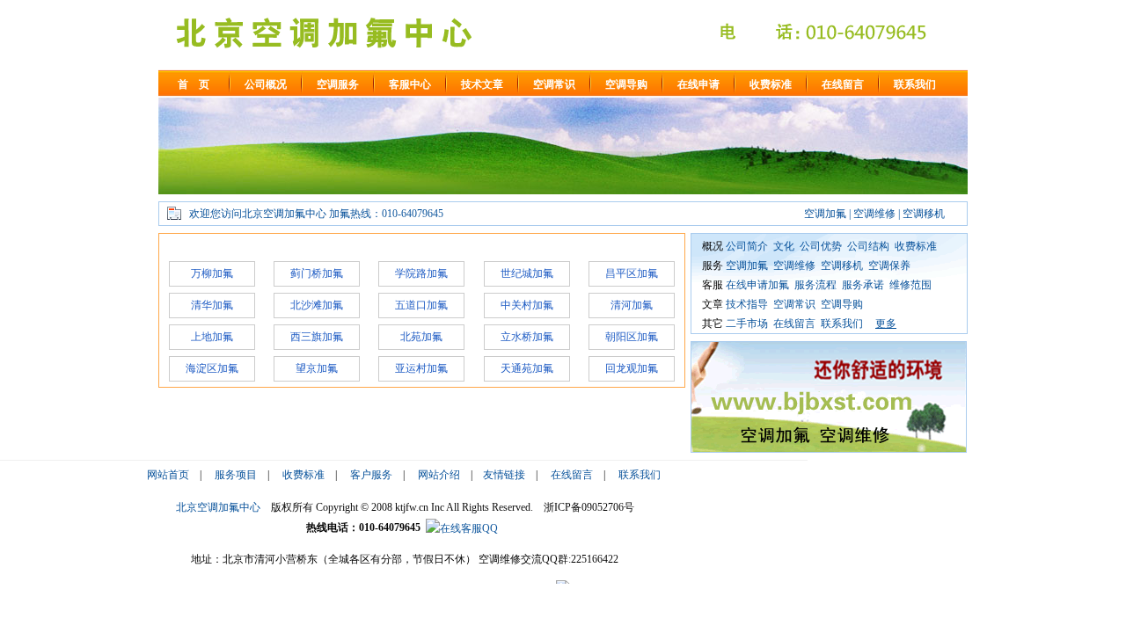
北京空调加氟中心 (218, 507)
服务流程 (815, 285)
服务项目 (236, 475)
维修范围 (910, 285)
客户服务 (371, 475)
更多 (885, 323)
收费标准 (770, 84)
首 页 (193, 84)
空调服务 (338, 84)
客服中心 (410, 84)
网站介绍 (439, 475)
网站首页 (168, 475)
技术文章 (482, 84)
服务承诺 (863, 285)
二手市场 (747, 323)
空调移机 (842, 265)
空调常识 (554, 84)
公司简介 (747, 246)
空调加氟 (747, 265)
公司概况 (266, 84)
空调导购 (626, 84)
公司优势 (821, 246)
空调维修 (794, 265)
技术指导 (747, 304)
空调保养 (889, 265)
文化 (783, 246)
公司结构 (868, 246)
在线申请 (698, 84)
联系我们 (915, 84)
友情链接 (504, 475)
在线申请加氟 (757, 285)
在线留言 (843, 84)
